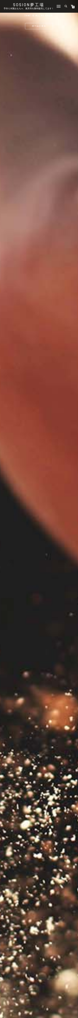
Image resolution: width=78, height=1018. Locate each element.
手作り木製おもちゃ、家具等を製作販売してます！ (29, 8)
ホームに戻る (39, 26)
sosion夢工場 (28, 5)
